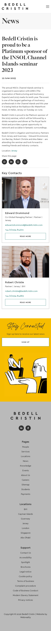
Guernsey (25, 518)
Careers (25, 480)
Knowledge (25, 465)
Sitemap (25, 484)
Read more (25, 236)
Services (25, 451)
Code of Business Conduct (25, 590)
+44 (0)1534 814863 (14, 295)
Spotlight (25, 562)
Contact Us (25, 552)
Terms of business (25, 581)
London (25, 528)
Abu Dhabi (25, 537)
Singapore (25, 532)
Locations (25, 456)
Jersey (14, 150)
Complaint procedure (25, 585)
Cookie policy (25, 576)
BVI (25, 509)
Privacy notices (25, 600)
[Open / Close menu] (47, 6)
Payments (25, 494)
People (25, 446)
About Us (25, 475)
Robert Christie (14, 282)
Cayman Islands (25, 514)
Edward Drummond (17, 213)
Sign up (25, 342)
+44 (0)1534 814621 (14, 229)
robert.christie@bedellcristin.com (21, 291)
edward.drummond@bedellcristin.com (23, 225)
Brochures (25, 567)
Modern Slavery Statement (25, 595)
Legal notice (25, 571)
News (25, 461)
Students (25, 489)
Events (25, 470)
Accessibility (25, 557)
